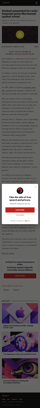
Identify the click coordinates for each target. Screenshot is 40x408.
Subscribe (20, 210)
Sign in (27, 221)
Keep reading (20, 214)
